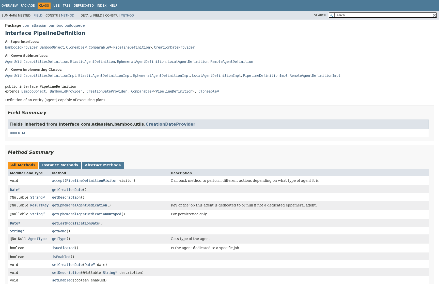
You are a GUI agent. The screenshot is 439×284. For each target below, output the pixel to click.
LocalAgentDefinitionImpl (216, 75)
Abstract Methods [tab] (103, 165)
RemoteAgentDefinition (231, 61)
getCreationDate (67, 190)
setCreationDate (67, 265)
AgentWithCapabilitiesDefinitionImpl (40, 75)
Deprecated (84, 5)
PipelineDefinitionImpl (265, 75)
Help (113, 5)
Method (67, 15)
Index (101, 5)
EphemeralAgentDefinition (141, 61)
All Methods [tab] (23, 165)
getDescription (66, 197)
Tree (67, 5)
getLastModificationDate (75, 223)
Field (38, 15)
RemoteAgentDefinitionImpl (315, 75)
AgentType (37, 239)
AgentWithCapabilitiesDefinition (36, 61)
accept (58, 180)
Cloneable (75, 47)
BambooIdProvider (21, 47)
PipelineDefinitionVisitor (91, 180)
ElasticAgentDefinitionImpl (104, 75)
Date (14, 190)
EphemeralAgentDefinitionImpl (161, 75)
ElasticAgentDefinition (92, 61)
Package (28, 5)
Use (56, 5)
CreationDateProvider (174, 47)
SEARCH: (320, 15)
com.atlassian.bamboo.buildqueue (54, 25)
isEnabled (61, 257)
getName (59, 231)
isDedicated (63, 248)
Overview (10, 5)
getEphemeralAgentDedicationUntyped (86, 214)
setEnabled (62, 280)
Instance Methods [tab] (60, 165)
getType (59, 239)
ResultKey (39, 205)
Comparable (99, 47)
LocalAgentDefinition (188, 61)
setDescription (66, 273)
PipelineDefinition (131, 47)
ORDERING (18, 133)
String (36, 197)
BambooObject (52, 47)
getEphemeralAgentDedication (79, 205)
